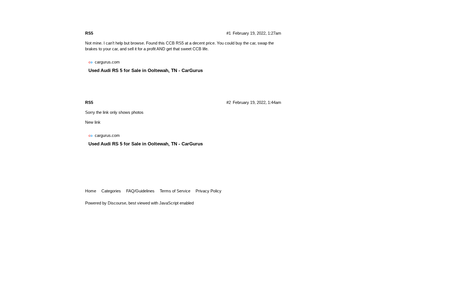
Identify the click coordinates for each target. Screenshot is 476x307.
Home (90, 191)
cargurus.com (107, 62)
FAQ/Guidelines (140, 191)
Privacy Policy (208, 191)
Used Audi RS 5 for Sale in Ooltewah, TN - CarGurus (145, 70)
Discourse (117, 203)
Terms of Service (175, 191)
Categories (111, 191)
